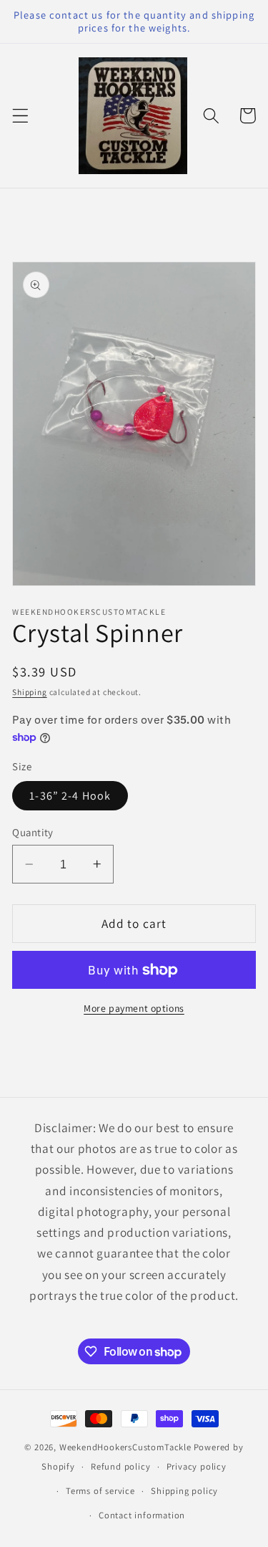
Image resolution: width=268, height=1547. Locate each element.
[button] (20, 115)
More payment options (134, 1008)
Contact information (142, 1515)
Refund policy (120, 1466)
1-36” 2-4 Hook (70, 795)
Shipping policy (184, 1491)
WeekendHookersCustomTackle (125, 1447)
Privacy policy (197, 1466)
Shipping (29, 691)
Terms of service (100, 1491)
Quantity (33, 832)
